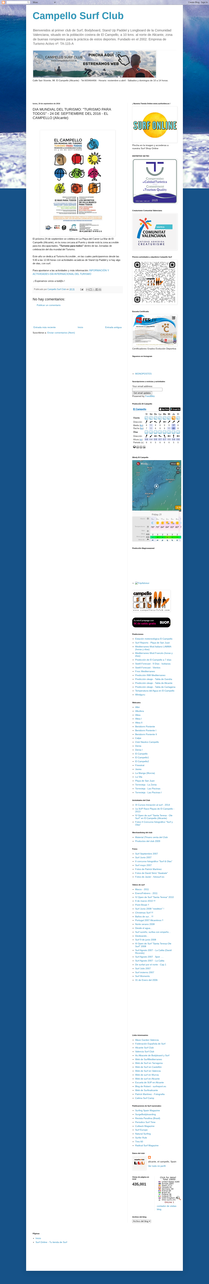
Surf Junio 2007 (143, 857)
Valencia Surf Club (144, 1051)
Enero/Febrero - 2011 (146, 893)
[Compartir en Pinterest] (100, 289)
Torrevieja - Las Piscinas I (148, 792)
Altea (137, 715)
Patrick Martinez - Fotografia (150, 1094)
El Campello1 (142, 757)
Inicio (80, 327)
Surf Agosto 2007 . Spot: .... (149, 956)
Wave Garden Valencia (147, 1040)
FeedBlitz (150, 396)
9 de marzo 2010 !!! (145, 901)
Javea (138, 769)
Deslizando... (142, 936)
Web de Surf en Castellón (148, 1067)
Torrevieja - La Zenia (146, 784)
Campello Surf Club (78, 15)
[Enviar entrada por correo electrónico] (81, 289)
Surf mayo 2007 (143, 865)
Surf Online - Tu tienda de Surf (51, 1242)
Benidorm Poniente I (145, 730)
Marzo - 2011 (142, 889)
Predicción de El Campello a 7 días (153, 659)
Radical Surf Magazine (147, 1145)
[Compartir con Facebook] (96, 289)
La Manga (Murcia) (145, 773)
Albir (137, 707)
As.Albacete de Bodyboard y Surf (152, 1055)
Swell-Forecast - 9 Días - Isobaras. (153, 663)
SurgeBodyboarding (145, 1114)
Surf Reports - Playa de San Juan (152, 642)
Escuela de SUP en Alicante (149, 1082)
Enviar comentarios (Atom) (61, 332)
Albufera (139, 711)
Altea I (138, 718)
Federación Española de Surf (150, 1043)
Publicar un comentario (49, 305)
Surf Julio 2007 (143, 968)
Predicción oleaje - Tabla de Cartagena (155, 687)
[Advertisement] (71, 92)
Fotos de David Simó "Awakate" (151, 873)
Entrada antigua (113, 327)
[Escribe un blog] (90, 289)
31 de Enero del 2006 (146, 980)
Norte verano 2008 (145, 924)
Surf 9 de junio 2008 (145, 939)
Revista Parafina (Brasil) (147, 1118)
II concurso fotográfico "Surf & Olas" (153, 861)
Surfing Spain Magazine (147, 1110)
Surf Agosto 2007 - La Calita (149, 960)
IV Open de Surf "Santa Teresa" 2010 (154, 897)
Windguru (140, 694)
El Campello (141, 753)
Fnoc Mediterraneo (145, 671)
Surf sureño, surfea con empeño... (153, 932)
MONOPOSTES (143, 373)
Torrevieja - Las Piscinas (147, 788)
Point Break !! (142, 904)
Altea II (138, 722)
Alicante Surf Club (144, 1047)
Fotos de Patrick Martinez (148, 869)
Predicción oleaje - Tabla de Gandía (153, 679)
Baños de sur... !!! (144, 916)
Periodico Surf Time (145, 1122)
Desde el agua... (143, 928)
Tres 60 (139, 1141)
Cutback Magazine (144, 1126)
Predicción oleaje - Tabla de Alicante (153, 683)
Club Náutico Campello (147, 742)
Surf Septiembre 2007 (146, 853)
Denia (138, 746)
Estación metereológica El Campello (153, 638)
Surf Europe (141, 1130)
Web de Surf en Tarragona (149, 1063)
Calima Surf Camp (144, 1098)
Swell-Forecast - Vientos (147, 667)
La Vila (138, 777)
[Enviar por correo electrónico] (87, 289)
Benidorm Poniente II (146, 734)
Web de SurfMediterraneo (148, 1059)
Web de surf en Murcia (147, 1074)
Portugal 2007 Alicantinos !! (149, 920)
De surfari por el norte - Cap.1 (150, 964)
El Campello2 (142, 761)
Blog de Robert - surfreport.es (150, 1086)
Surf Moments (142, 976)
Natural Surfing (143, 1133)
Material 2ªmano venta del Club (151, 837)
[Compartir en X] (93, 289)
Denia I (139, 749)
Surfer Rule (141, 1137)
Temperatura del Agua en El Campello (154, 690)
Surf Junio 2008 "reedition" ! (149, 908)
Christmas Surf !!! (144, 912)
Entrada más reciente (44, 327)
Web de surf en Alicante (147, 1078)
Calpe (138, 738)
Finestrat (139, 765)
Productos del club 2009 (147, 841)
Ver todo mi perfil (157, 1166)
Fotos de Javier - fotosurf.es (149, 876)
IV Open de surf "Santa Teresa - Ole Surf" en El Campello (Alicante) (153, 816)
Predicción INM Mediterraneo (150, 675)
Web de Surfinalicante (146, 1090)
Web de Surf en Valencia (148, 1071)
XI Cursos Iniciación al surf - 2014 (152, 805)
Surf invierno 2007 (144, 972)
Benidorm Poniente (145, 726)
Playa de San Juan (145, 780)
